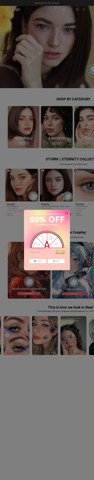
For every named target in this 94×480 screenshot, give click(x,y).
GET (60, 252)
